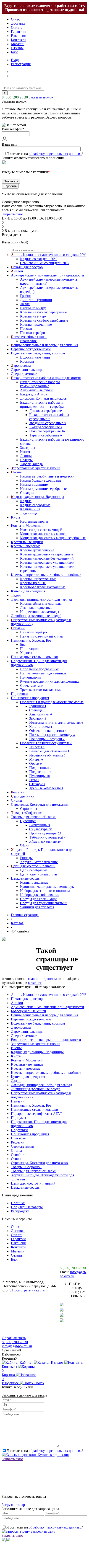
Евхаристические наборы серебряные (49, 417)
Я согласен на (45, 154)
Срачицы (37, 710)
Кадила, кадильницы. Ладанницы (37, 1052)
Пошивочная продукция (30, 1134)
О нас (15, 19)
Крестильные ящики (27, 1064)
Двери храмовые (24, 1036)
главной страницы (42, 979)
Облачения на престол (47, 731)
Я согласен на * (45, 1451)
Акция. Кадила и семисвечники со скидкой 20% (48, 995)
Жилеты (36, 747)
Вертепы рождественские (31, 1019)
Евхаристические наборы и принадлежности (46, 1040)
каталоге (35, 983)
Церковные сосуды (25, 1187)
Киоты (16, 1056)
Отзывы (17, 48)
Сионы (16, 1150)
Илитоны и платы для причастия (56, 722)
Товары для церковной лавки (33, 1171)
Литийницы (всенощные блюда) (36, 1089)
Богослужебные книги (28, 1011)
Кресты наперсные (25, 1068)
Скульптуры (40, 829)
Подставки (19, 1130)
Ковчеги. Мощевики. (27, 1060)
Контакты (18, 40)
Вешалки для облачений (49, 751)
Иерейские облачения (47, 755)
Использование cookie (22, 1334)
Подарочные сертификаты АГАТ (36, 1113)
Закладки (37, 718)
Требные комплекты (46, 788)
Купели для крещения (28, 1077)
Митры (36, 759)
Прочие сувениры (45, 833)
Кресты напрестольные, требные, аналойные (46, 1072)
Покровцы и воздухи (47, 739)
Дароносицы (21, 1027)
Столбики (18, 1155)
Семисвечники (22, 1146)
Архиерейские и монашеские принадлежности (47, 1007)
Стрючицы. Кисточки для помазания (39, 1163)
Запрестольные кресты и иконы (35, 1044)
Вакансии (18, 36)
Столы (16, 1159)
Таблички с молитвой (47, 837)
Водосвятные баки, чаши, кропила (38, 1023)
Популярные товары (27, 1207)
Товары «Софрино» (26, 1167)
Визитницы (39, 825)
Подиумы (18, 1118)
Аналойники (40, 714)
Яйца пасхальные (45, 841)
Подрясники (40, 772)
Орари (35, 763)
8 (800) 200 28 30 (15, 97)
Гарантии (18, 32)
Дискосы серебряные (46, 411)
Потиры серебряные (47, 431)
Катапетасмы (40, 726)
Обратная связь (14, 1338)
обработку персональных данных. (55, 154)
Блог (14, 52)
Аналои (17, 1003)
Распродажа (20, 1211)
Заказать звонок (41, 97)
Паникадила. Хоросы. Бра (31, 1105)
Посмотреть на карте (28, 1290)
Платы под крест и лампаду (52, 735)
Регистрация (21, 64)
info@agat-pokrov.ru (73, 1274)
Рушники (37, 706)
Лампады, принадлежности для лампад (41, 1085)
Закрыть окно (12, 214)
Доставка (18, 23)
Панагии (18, 1101)
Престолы (18, 1138)
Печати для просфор (27, 999)
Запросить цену (42, 1531)
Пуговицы (39, 776)
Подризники (40, 767)
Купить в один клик (53, 1455)
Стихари (37, 784)
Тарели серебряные (45, 435)
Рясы (34, 780)
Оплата (16, 27)
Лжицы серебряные (45, 427)
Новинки (18, 1203)
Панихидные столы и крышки (34, 1109)
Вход (15, 60)
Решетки (17, 1142)
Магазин (17, 44)
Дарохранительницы (27, 1031)
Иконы (16, 1048)
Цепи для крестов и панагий (33, 1183)
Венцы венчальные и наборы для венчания (44, 1015)
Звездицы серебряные (47, 423)
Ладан (16, 1081)
